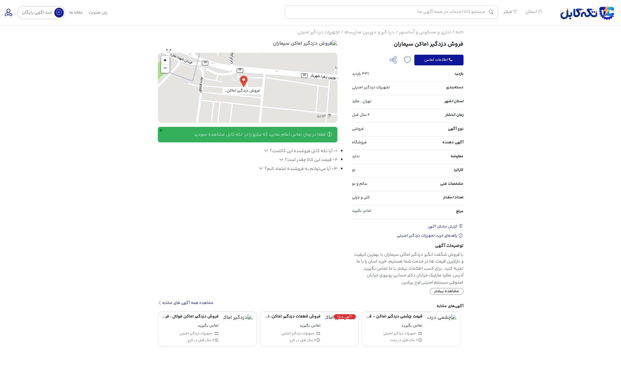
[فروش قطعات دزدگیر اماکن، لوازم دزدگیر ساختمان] (339, 328)
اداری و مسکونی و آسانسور (425, 32)
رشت (393, 340)
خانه (459, 32)
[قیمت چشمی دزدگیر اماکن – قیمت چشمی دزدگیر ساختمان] (441, 328)
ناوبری (322, 116)
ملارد (356, 101)
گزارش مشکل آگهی (443, 226)
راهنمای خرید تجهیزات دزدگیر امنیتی (427, 236)
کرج (292, 340)
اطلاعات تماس (436, 60)
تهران (367, 101)
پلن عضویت (98, 13)
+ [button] (165, 60)
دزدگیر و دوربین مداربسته (369, 32)
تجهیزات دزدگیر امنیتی (318, 32)
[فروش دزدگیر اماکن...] (244, 81)
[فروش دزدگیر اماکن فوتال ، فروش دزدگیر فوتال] (238, 328)
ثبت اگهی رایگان (37, 12)
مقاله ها (76, 13)
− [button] (165, 68)
